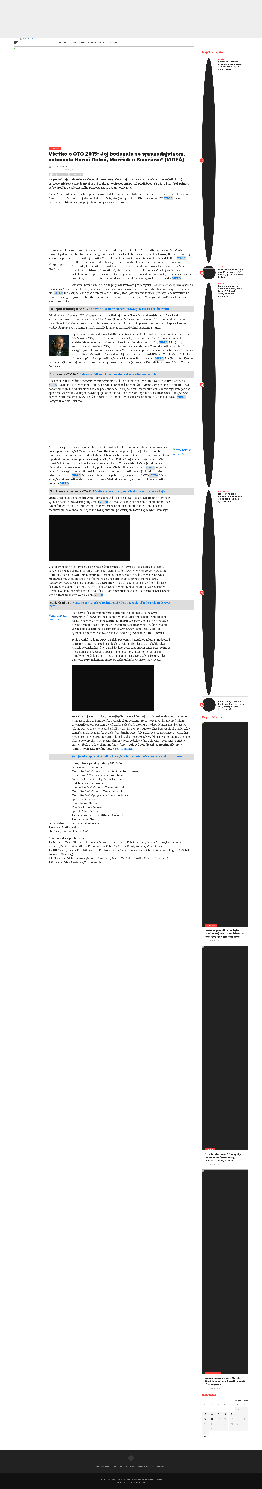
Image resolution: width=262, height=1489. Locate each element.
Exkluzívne (79, 42)
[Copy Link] (81, 174)
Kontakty (162, 1467)
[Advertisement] (131, 19)
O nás (114, 1467)
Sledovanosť (114, 42)
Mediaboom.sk (102, 1467)
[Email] (75, 174)
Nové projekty (96, 42)
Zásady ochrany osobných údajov (137, 1467)
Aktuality (64, 42)
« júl (204, 1436)
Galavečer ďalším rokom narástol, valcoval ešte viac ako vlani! (119, 374)
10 (205, 1419)
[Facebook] (51, 174)
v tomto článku (123, 748)
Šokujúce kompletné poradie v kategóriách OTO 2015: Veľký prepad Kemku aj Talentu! (127, 756)
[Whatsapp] (63, 174)
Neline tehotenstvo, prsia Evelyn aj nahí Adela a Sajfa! (130, 491)
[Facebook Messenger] (57, 174)
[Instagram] (69, 174)
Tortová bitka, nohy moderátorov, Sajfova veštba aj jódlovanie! (129, 309)
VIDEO (168, 198)
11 (212, 1419)
